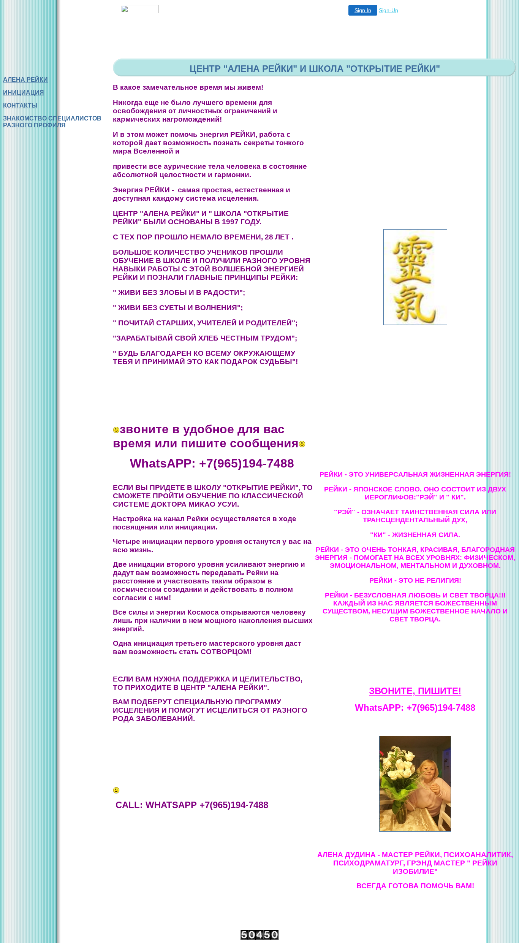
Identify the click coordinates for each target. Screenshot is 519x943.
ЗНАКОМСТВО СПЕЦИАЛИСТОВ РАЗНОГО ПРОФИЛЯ (52, 121)
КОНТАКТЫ (20, 105)
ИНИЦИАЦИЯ (23, 92)
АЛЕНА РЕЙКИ (25, 79)
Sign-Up (388, 10)
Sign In (362, 10)
